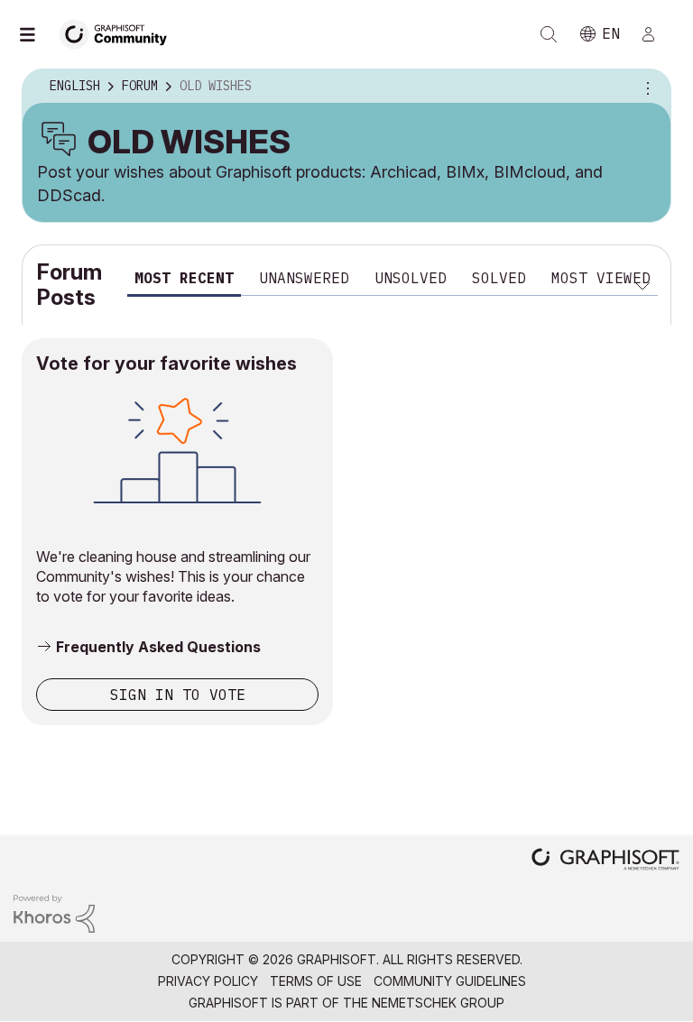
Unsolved (410, 278)
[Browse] (36, 34)
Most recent (184, 278)
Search (548, 34)
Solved (499, 278)
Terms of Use (316, 981)
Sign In (656, 34)
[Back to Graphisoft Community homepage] (119, 33)
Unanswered (304, 278)
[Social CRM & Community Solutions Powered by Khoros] (54, 912)
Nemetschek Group (438, 1002)
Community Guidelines (450, 981)
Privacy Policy (208, 981)
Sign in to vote (177, 695)
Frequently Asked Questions (158, 647)
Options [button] (645, 87)
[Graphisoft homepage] (605, 861)
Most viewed (601, 278)
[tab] (184, 281)
